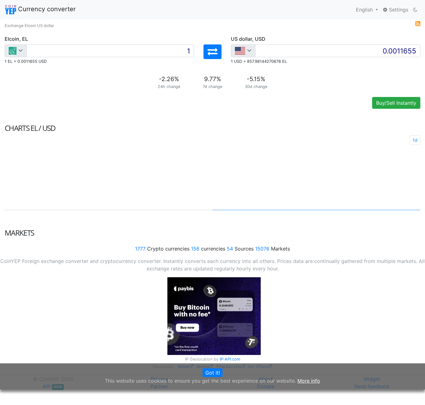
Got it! (212, 373)
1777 (140, 249)
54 (230, 249)
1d (415, 140)
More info (308, 381)
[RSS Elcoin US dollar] (417, 23)
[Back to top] (411, 391)
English (365, 10)
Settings (397, 10)
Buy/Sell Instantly (396, 103)
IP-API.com (230, 359)
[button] (212, 51)
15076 (262, 249)
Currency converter (46, 9)
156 (195, 249)
